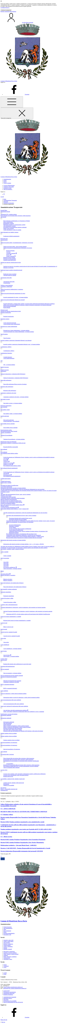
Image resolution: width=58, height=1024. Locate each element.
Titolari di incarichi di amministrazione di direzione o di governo (17, 247)
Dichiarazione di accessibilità (9, 1000)
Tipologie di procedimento (6, 435)
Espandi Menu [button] (4, 210)
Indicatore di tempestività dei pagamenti (12, 680)
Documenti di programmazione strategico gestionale (15, 227)
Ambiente (5, 955)
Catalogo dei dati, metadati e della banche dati (13, 782)
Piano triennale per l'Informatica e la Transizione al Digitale (16, 220)
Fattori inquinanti (7, 724)
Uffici (4, 929)
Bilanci (2, 571)
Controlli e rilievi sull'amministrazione (9, 604)
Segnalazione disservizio (8, 993)
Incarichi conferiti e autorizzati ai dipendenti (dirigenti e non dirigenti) (16, 340)
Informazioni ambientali (6, 715)
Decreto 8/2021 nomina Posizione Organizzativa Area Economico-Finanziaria (23, 839)
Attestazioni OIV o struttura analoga (9, 214)
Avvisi (4, 967)
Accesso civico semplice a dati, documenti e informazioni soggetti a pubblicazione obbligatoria (24, 773)
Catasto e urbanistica (8, 946)
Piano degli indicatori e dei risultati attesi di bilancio (12, 582)
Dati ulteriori (3, 787)
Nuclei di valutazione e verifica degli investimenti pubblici (13, 693)
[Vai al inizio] (1, 856)
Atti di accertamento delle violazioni (11, 767)
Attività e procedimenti (6, 432)
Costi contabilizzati (5, 644)
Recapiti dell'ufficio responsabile (10, 446)
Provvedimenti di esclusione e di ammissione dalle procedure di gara (21, 533)
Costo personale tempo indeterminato (11, 324)
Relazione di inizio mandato (9, 258)
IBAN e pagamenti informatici (7, 684)
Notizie (5, 964)
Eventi (4, 974)
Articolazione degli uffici (6, 277)
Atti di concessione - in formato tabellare (12, 568)
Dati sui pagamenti (5, 669)
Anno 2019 (5, 566)
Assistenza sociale (7, 188)
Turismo (5, 947)
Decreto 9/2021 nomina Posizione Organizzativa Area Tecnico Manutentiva (22, 842)
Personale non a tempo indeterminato (9, 326)
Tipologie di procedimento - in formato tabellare (14, 439)
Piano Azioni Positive (8, 222)
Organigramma (6, 283)
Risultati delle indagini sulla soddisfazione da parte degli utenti (17, 664)
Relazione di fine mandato (9, 257)
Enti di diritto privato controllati (8, 423)
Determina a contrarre (14, 526)
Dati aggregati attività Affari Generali (9, 431)
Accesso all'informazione (9, 185)
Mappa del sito (4, 1019)
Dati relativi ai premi (5, 399)
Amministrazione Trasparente (10, 200)
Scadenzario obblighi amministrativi (11, 236)
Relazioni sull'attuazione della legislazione (12, 728)
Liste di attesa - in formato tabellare (11, 656)
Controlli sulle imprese (6, 478)
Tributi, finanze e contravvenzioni (10, 954)
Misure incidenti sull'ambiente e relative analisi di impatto (16, 725)
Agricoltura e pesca (7, 959)
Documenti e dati (7, 934)
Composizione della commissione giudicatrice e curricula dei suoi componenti (23, 535)
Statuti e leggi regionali (8, 228)
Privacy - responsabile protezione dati (9, 789)
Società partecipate (5, 416)
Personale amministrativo (9, 933)
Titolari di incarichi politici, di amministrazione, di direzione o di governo (17, 242)
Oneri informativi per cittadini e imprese (9, 232)
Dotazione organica (5, 318)
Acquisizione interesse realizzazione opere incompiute (13, 498)
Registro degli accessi (8, 776)
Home (4, 199)
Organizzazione (4, 239)
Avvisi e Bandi (12, 527)
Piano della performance (6, 380)
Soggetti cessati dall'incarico (9, 260)
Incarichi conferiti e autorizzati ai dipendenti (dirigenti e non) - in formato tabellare (21, 344)
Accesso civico (4, 770)
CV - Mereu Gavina (6, 836)
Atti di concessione (5, 558)
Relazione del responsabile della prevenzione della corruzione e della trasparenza (21, 765)
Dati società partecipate (8, 420)
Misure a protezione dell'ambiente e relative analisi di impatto (17, 727)
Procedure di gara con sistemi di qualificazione (11, 500)
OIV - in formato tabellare (9, 364)
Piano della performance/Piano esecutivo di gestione (15, 384)
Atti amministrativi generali (9, 226)
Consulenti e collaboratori (6, 286)
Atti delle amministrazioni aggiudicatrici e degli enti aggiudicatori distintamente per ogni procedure (22, 489)
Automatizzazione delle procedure (8, 497)
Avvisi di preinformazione (15, 524)
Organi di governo (7, 927)
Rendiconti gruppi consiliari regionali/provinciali (11, 270)
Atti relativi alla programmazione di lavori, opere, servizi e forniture (16, 494)
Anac (2, 493)
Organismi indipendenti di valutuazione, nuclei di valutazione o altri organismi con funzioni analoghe (23, 607)
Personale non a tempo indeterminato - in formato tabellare (16, 330)
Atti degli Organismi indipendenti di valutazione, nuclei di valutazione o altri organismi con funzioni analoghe (27, 611)
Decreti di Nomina (10, 250)
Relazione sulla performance (7, 386)
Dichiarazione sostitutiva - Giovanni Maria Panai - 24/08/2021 (19, 845)
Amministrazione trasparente (9, 997)
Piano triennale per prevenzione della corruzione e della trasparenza (16, 215)
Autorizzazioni (6, 958)
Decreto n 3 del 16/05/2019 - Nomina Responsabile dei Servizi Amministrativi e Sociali (25, 848)
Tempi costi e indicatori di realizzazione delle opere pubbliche (14, 706)
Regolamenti (6, 784)
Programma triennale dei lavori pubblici (18, 519)
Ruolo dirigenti (6, 307)
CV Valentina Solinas (7, 814)
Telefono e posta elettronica (7, 285)
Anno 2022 (5, 562)
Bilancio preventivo (7, 579)
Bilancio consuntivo (7, 580)
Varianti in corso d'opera (6, 495)
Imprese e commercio (8, 944)
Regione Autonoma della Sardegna (8, 11)
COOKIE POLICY (5, 7)
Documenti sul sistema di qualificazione (9, 485)
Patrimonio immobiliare (6, 592)
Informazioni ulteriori (14, 532)
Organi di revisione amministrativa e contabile (11, 616)
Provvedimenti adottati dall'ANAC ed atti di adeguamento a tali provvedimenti (20, 766)
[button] (7, 179)
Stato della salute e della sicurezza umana (12, 729)
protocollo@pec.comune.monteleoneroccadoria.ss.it (14, 988)
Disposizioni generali (5, 211)
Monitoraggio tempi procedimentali (8, 441)
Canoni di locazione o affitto (7, 598)
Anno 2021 (5, 563)
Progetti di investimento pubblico (8, 503)
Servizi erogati (4, 629)
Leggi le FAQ (6, 990)
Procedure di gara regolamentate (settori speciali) (11, 502)
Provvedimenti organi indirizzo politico (9, 453)
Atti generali (3, 217)
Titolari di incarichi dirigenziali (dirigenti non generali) (13, 299)
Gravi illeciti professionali (6, 486)
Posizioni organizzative (9, 203)
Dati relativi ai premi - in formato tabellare (12, 403)
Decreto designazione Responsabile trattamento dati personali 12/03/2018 (22, 851)
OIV (2, 360)
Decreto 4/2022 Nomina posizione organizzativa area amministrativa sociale (22, 822)
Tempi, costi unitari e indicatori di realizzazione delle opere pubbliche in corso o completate (23, 711)
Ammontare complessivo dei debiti (11, 682)
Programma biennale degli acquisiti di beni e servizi (20, 518)
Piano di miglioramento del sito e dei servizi (13, 1002)
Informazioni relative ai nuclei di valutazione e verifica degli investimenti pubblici (21, 697)
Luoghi (5, 972)
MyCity (3, 1022)
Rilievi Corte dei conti (8, 626)
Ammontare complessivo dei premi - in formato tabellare (16, 396)
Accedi (2, 196)
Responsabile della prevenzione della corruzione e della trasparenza (18, 759)
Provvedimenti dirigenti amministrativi (9, 468)
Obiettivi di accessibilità (8, 785)
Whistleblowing (4, 790)
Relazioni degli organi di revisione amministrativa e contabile (17, 620)
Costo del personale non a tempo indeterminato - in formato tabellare (18, 331)
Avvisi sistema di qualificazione (16, 530)
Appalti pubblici (7, 945)
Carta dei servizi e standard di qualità (9, 632)
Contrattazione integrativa (6, 353)
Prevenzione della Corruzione (7, 754)
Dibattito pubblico (5, 506)
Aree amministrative (7, 928)
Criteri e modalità (4, 551)
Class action (3, 638)
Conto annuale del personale (9, 322)
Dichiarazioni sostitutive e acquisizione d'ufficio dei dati (13, 443)
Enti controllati (4, 407)
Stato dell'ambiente (7, 723)
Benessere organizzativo (6, 405)
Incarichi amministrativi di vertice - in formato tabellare (15, 297)
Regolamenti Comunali (8, 223)
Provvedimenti (4, 449)
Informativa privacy (7, 998)
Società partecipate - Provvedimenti (11, 421)
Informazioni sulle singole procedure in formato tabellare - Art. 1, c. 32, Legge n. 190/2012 (23, 544)
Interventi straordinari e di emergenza (9, 742)
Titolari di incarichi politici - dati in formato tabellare (15, 246)
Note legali (5, 999)
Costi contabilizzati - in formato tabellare (12, 648)
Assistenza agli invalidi (8, 186)
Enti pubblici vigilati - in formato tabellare (12, 413)
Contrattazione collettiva (6, 346)
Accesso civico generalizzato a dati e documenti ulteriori (15, 775)
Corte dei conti (4, 623)
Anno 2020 (5, 564)
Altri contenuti (4, 751)
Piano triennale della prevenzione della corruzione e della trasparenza (18, 758)
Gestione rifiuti (4, 658)
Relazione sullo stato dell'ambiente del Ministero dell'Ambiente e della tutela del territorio (23, 731)
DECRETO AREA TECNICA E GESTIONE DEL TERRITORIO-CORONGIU (24, 811)
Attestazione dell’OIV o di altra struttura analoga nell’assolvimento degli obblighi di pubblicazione (28, 614)
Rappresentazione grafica (6, 430)
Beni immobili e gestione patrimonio (9, 589)
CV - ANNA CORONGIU (8, 808)
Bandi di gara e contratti (6, 482)
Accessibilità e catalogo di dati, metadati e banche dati (13, 778)
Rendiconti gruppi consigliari (9, 274)
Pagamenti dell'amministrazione (8, 666)
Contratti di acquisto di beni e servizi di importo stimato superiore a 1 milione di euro (25, 536)
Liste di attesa (4, 651)
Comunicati (6, 966)
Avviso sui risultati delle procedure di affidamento (20, 528)
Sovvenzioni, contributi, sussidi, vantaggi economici (12, 549)
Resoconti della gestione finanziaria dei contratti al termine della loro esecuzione (24, 537)
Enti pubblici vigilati (5, 409)
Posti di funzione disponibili (9, 306)
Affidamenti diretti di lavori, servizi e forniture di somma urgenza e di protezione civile (28, 531)
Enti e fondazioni (7, 930)
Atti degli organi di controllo (9, 275)
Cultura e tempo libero (8, 941)
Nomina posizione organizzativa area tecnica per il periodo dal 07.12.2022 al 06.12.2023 (26, 829)
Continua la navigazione (6, 10)
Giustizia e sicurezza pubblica (10, 952)
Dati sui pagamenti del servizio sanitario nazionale (12, 675)
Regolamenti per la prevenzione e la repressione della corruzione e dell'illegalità (21, 760)
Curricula (8, 252)
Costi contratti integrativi (8, 358)
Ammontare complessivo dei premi (8, 393)
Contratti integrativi (7, 357)
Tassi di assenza (4, 334)
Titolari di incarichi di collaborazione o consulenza (12, 289)
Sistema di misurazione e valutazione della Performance (13, 374)
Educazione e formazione (9, 951)
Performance (3, 371)
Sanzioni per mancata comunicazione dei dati (11, 262)
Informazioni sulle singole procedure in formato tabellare (13, 488)
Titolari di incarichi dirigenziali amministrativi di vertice (13, 293)
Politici (5, 932)
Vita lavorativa (6, 942)
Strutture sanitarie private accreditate (9, 733)
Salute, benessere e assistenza (9, 956)
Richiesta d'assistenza (8, 994)
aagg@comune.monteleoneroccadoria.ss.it (13, 987)
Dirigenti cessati (4, 310)
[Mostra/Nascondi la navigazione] (12, 102)
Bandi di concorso (5, 367)
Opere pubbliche (4, 690)
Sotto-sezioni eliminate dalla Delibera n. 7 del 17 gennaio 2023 (15, 508)
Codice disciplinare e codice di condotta (12, 229)
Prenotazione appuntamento (9, 992)
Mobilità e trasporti (7, 949)
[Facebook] (4, 194)
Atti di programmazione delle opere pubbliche (11, 700)
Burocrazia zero (4, 238)
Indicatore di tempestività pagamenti (9, 676)
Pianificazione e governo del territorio (9, 714)
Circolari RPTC (9, 763)
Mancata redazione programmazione (9, 499)
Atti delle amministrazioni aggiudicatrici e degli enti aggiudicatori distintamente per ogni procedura (25, 512)
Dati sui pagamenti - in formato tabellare (12, 673)
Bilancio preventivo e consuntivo (8, 575)
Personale (6, 201)
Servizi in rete (4, 660)
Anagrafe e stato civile (8, 940)
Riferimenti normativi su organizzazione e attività (14, 224)
